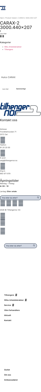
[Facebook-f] (2, 203)
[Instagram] (8, 203)
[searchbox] (17, 197)
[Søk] (38, 197)
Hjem (2, 18)
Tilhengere (8, 49)
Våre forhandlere (12, 310)
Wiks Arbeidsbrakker (13, 47)
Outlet (7, 370)
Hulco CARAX (8, 77)
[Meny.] (2, 8)
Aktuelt (7, 315)
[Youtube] (14, 203)
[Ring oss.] (2, 216)
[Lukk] (36, 241)
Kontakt (7, 320)
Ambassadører (11, 380)
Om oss (7, 375)
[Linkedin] (21, 203)
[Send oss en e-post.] (2, 222)
